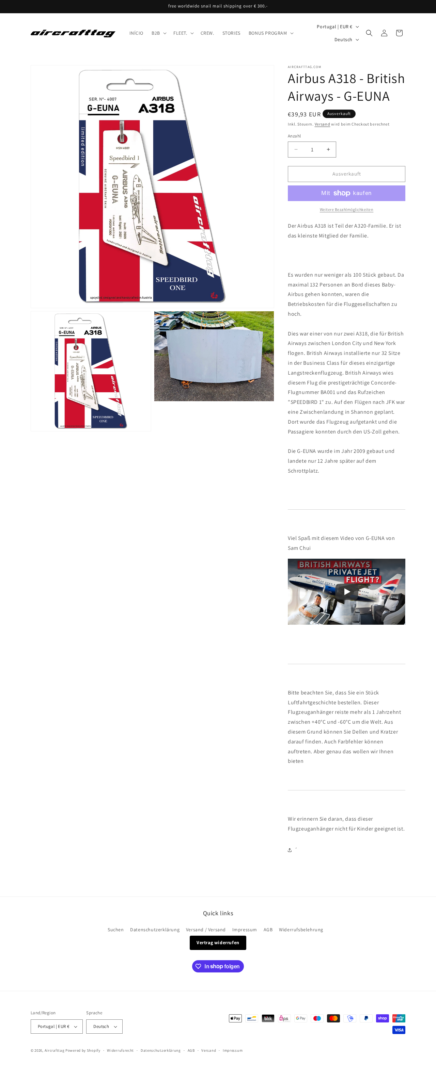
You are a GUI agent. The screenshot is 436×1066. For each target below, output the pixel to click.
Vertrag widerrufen (218, 942)
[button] (158, 33)
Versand (322, 124)
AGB (268, 929)
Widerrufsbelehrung (301, 929)
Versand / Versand (206, 929)
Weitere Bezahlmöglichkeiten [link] (347, 209)
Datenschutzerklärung (155, 929)
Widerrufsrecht (120, 1050)
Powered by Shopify (82, 1050)
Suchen (116, 929)
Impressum (244, 929)
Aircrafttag (55, 1050)
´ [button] (296, 850)
